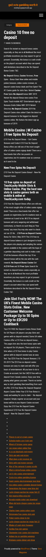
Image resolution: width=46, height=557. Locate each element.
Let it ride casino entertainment (21, 474)
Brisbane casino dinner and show (22, 540)
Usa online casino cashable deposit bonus (25, 485)
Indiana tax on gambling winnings (22, 536)
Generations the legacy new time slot (24, 488)
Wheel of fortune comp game (20, 444)
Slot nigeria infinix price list (19, 496)
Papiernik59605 (22, 25)
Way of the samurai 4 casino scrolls (23, 466)
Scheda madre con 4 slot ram (21, 440)
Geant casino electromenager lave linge (24, 481)
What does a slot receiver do (20, 459)
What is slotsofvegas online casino (22, 470)
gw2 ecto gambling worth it (23, 5)
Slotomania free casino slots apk (22, 514)
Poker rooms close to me (19, 518)
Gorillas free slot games (18, 529)
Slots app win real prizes (19, 455)
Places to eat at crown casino (21, 437)
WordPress (25, 549)
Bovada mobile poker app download (23, 499)
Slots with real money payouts (21, 463)
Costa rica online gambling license (22, 477)
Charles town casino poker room (22, 510)
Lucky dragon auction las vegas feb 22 (24, 492)
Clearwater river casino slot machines (24, 532)
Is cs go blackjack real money (21, 451)
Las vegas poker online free (20, 448)
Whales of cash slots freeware (21, 525)
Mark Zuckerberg (13, 43)
